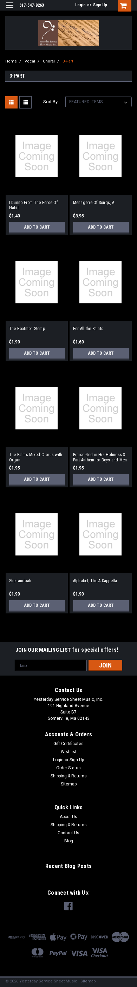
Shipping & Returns (69, 776)
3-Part (68, 61)
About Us (68, 816)
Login (80, 4)
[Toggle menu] (9, 9)
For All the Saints (88, 328)
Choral (49, 61)
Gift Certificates (68, 743)
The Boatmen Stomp (27, 328)
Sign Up (100, 4)
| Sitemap (87, 981)
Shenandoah (20, 580)
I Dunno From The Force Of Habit (33, 205)
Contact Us (68, 832)
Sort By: (51, 101)
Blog (68, 840)
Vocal (30, 61)
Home (11, 61)
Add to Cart (37, 227)
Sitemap (69, 784)
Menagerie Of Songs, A (93, 202)
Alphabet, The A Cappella (95, 580)
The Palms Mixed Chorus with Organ (36, 457)
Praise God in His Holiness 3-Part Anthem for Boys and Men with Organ (100, 457)
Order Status (68, 767)
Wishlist (69, 751)
